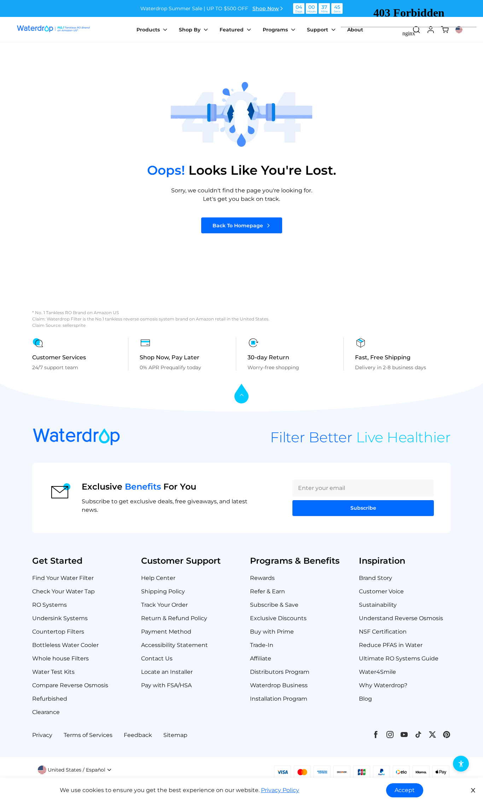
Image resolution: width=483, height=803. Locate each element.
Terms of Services (88, 735)
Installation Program (278, 698)
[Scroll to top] (241, 394)
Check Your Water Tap (63, 591)
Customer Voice (381, 591)
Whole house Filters (60, 658)
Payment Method (166, 631)
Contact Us (157, 658)
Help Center (158, 578)
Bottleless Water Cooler (65, 645)
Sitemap (175, 735)
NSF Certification (383, 631)
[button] (74, 770)
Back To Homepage (238, 225)
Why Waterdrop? (383, 685)
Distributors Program (279, 672)
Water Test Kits (53, 672)
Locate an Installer (167, 672)
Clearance (46, 712)
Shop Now (265, 8)
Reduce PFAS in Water (391, 645)
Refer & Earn (267, 591)
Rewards (262, 578)
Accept (405, 790)
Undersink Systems (60, 618)
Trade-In (261, 645)
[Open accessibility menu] (461, 764)
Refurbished (49, 698)
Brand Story (375, 578)
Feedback (138, 735)
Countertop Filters (58, 631)
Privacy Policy (280, 790)
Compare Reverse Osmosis (70, 685)
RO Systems (49, 604)
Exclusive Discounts (278, 618)
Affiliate (260, 658)
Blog (365, 698)
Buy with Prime (272, 631)
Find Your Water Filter (63, 578)
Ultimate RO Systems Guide (398, 658)
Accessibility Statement (174, 645)
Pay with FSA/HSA (166, 685)
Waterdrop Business (279, 685)
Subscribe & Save (274, 604)
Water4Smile (377, 672)
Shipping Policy (163, 591)
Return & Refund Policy (174, 618)
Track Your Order (164, 604)
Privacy (42, 735)
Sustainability (378, 604)
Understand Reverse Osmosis (401, 618)
